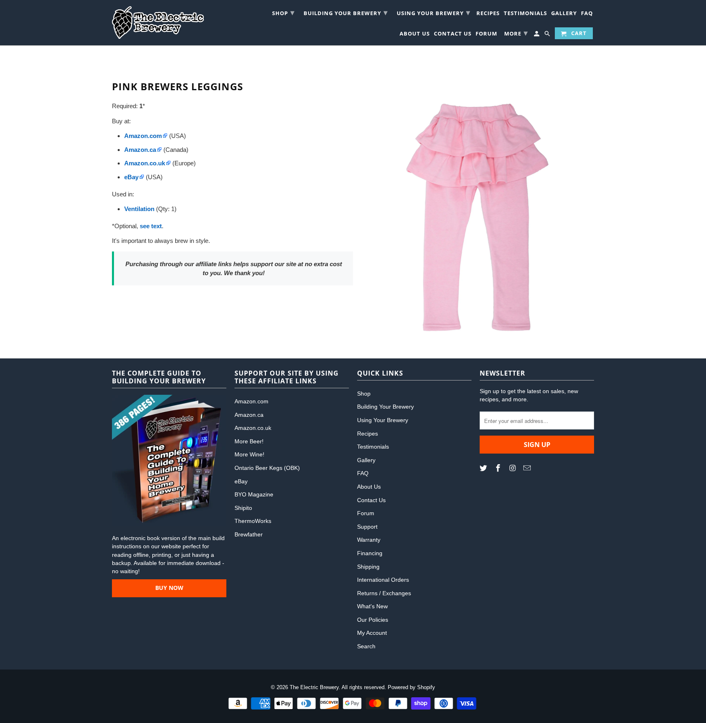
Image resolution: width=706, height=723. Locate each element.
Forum (486, 34)
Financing (369, 553)
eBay (241, 481)
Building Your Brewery (346, 12)
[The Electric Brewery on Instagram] (513, 468)
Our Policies (372, 619)
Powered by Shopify (411, 687)
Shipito (243, 508)
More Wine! (249, 454)
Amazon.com (251, 401)
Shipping (368, 566)
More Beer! (249, 441)
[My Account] (537, 35)
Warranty (368, 539)
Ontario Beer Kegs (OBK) (267, 468)
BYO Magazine (254, 494)
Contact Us (452, 34)
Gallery (564, 14)
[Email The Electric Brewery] (527, 468)
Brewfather (249, 534)
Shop (283, 12)
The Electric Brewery (314, 687)
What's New (372, 606)
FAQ (587, 14)
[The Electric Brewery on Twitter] (484, 468)
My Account (372, 633)
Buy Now (169, 588)
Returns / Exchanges (384, 593)
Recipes (488, 14)
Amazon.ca (249, 415)
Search (366, 646)
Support (367, 526)
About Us (415, 34)
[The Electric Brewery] (158, 22)
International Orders (383, 579)
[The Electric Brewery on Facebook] (498, 468)
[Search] (548, 35)
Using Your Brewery (433, 12)
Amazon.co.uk (253, 428)
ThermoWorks (253, 521)
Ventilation (139, 208)
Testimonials (525, 14)
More (516, 33)
